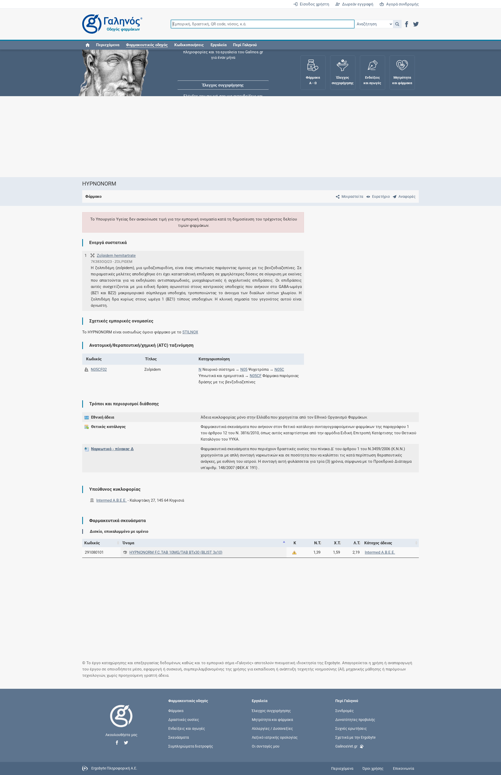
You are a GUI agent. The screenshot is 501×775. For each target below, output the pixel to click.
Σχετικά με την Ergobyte (355, 737)
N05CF (255, 375)
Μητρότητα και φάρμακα (272, 719)
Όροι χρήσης (373, 768)
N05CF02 (99, 369)
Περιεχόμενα (107, 45)
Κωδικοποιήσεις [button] (189, 45)
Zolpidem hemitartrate (116, 255)
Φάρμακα (175, 710)
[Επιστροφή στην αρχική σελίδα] (121, 721)
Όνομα (128, 543)
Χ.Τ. (337, 543)
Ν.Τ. (317, 543)
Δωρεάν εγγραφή (356, 4)
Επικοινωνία (403, 768)
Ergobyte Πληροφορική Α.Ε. (114, 768)
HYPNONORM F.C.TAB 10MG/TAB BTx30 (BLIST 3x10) (175, 552)
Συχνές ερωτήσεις (351, 728)
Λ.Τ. (357, 543)
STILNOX (190, 332)
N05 (243, 369)
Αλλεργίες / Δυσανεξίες (272, 728)
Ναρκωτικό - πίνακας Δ (112, 449)
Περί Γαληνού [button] (245, 45)
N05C (279, 369)
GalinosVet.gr (346, 746)
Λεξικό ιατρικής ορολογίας (275, 737)
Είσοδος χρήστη (313, 4)
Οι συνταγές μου (265, 746)
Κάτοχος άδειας (378, 543)
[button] (397, 24)
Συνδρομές (344, 710)
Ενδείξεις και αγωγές (186, 728)
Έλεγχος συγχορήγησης (223, 65)
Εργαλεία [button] (218, 45)
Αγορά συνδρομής (401, 4)
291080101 (94, 552)
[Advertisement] (234, 136)
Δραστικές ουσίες (183, 719)
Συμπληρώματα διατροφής (190, 746)
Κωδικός (92, 543)
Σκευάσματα (178, 737)
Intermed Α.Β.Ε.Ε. (111, 500)
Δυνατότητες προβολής (355, 719)
